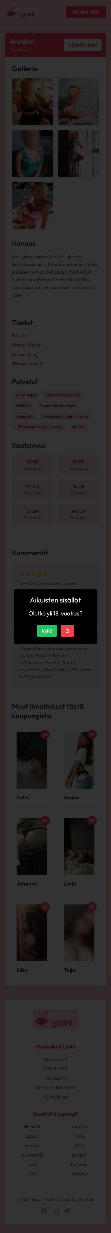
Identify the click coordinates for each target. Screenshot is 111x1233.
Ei (67, 631)
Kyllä (47, 631)
